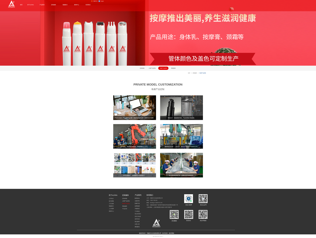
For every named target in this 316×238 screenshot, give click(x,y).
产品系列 (42, 4)
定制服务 (53, 4)
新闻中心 (76, 4)
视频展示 (65, 4)
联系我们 (88, 4)
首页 (189, 73)
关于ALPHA (30, 4)
